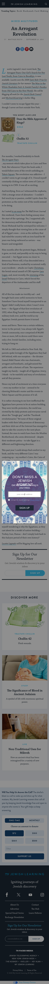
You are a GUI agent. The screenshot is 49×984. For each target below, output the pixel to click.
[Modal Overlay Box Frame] (24, 492)
